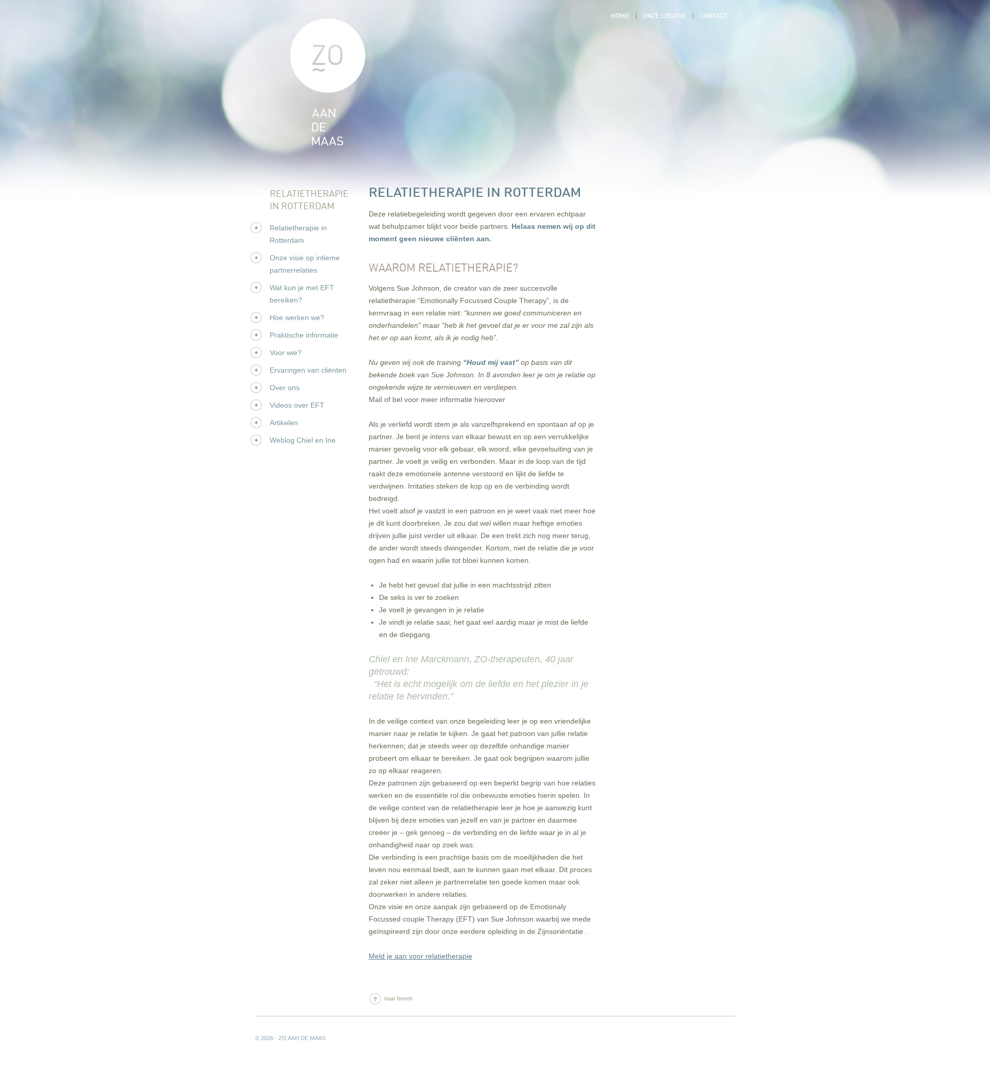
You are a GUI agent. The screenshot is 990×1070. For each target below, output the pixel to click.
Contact (714, 16)
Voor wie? (286, 352)
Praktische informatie (304, 335)
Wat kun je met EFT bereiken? (302, 293)
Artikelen (284, 423)
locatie (664, 16)
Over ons (285, 387)
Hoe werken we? (297, 317)
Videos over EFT (297, 405)
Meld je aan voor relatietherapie (420, 956)
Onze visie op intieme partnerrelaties (305, 264)
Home (332, 89)
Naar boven (398, 998)
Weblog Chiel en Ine (303, 440)
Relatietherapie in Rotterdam (298, 234)
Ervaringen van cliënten (308, 370)
